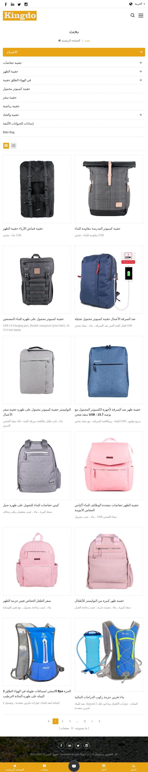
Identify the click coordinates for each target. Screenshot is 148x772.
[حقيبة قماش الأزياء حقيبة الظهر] (37, 189)
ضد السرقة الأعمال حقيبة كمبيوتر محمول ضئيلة (105, 319)
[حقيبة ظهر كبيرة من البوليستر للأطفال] (109, 561)
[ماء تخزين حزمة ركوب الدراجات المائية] (109, 655)
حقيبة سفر (10, 97)
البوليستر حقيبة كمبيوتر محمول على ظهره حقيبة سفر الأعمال (37, 412)
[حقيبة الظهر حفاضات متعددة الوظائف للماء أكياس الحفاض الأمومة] (109, 466)
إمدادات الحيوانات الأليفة (18, 123)
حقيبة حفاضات (12, 62)
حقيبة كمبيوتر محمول (16, 88)
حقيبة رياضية (11, 106)
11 (85, 721)
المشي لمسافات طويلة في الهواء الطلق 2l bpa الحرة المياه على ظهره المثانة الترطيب (37, 693)
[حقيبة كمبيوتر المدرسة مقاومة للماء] (109, 189)
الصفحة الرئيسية (71, 40)
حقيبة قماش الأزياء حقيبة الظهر (23, 229)
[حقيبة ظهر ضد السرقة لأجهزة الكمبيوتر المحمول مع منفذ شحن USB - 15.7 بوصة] (109, 370)
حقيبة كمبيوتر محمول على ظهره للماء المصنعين (33, 319)
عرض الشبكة (6, 146)
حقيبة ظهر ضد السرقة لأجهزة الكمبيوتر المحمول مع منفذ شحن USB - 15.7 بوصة (107, 412)
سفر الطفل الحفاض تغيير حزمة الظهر (27, 601)
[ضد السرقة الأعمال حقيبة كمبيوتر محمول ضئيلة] (109, 280)
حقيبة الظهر (10, 71)
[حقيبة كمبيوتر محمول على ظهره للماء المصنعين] (37, 280)
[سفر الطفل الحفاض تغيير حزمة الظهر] (37, 561)
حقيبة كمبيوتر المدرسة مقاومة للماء (97, 229)
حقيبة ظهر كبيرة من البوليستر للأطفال (99, 601)
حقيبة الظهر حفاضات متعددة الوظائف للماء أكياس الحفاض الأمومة (107, 507)
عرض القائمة (13, 146)
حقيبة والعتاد (11, 114)
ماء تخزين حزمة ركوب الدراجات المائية (99, 697)
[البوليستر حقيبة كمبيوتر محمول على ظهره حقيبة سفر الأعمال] (37, 370)
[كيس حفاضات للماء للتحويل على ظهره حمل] (37, 466)
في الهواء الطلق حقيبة (17, 80)
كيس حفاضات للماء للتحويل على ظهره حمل (31, 505)
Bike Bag (8, 132)
